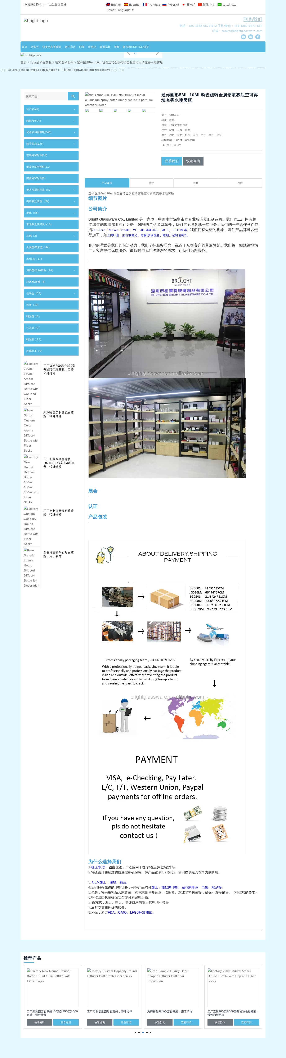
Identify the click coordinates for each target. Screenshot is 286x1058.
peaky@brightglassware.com (242, 30)
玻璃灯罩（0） (35, 350)
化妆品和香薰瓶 (51, 46)
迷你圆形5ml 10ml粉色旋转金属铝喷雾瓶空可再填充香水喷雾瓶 (120, 62)
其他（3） (32, 235)
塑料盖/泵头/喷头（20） (40, 270)
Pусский (172, 4)
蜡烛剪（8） (33, 316)
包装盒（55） (34, 293)
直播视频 (105, 46)
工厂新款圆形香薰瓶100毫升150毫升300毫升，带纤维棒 (59, 462)
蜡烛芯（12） (34, 339)
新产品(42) (32, 109)
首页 (24, 46)
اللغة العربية (229, 4)
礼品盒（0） (33, 327)
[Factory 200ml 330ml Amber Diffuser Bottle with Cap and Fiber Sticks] (173, 987)
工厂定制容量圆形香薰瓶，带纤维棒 (58, 512)
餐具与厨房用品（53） (39, 189)
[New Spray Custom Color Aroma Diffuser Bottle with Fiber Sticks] (233, 987)
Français (153, 4)
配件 (82, 46)
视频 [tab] (195, 183)
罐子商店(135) (35, 143)
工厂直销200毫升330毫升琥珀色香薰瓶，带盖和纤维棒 (59, 369)
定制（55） (33, 212)
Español (134, 4)
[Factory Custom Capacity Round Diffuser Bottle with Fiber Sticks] (53, 987)
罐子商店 (70, 46)
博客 (117, 46)
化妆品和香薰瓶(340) (38, 132)
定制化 (92, 46)
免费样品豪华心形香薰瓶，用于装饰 (58, 554)
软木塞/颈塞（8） (36, 281)
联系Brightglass (135, 46)
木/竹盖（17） (34, 258)
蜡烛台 (35, 46)
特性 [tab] (240, 183)
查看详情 (66, 1022)
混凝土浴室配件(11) (38, 166)
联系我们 (252, 19)
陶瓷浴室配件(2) (36, 178)
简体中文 (208, 4)
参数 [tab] (151, 183)
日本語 (191, 4)
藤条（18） (33, 304)
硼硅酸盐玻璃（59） (38, 201)
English (116, 4)
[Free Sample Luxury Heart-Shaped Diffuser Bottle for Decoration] (113, 987)
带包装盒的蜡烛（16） (39, 224)
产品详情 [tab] (107, 183)
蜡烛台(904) (33, 120)
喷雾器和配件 (64, 62)
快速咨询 (193, 161)
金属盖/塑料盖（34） (38, 247)
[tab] (51, 109)
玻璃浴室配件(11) (36, 155)
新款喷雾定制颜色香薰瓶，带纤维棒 (58, 414)
